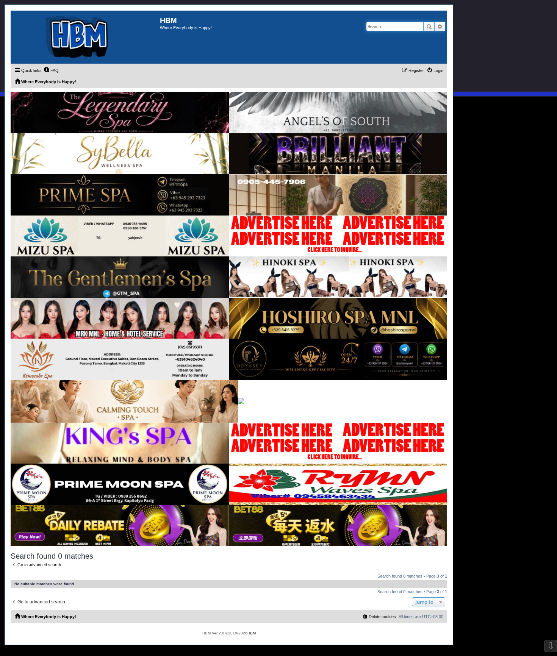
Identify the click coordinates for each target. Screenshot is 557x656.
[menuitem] (51, 70)
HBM (251, 633)
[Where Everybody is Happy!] (85, 37)
